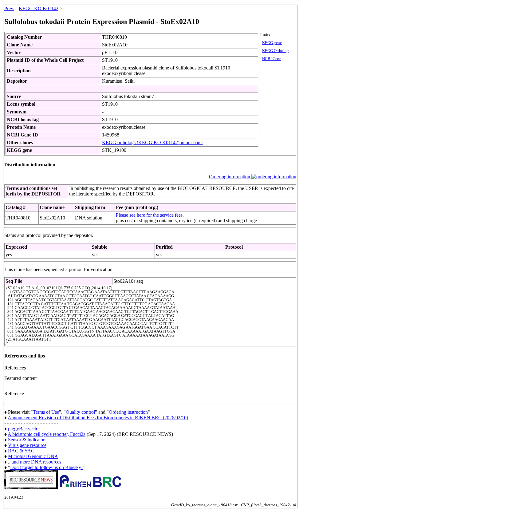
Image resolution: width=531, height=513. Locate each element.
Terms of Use (46, 412)
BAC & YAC (21, 450)
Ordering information (230, 176)
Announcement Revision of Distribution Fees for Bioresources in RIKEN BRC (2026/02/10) (98, 417)
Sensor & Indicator (26, 439)
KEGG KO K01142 (38, 8)
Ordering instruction (128, 412)
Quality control (80, 412)
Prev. (9, 8)
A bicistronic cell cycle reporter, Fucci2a (46, 434)
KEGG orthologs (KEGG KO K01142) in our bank (152, 142)
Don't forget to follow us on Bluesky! (46, 467)
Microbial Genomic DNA (33, 456)
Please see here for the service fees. (150, 215)
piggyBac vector (24, 428)
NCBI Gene (271, 59)
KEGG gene (272, 43)
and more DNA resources (36, 461)
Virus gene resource (27, 445)
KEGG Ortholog (275, 51)
